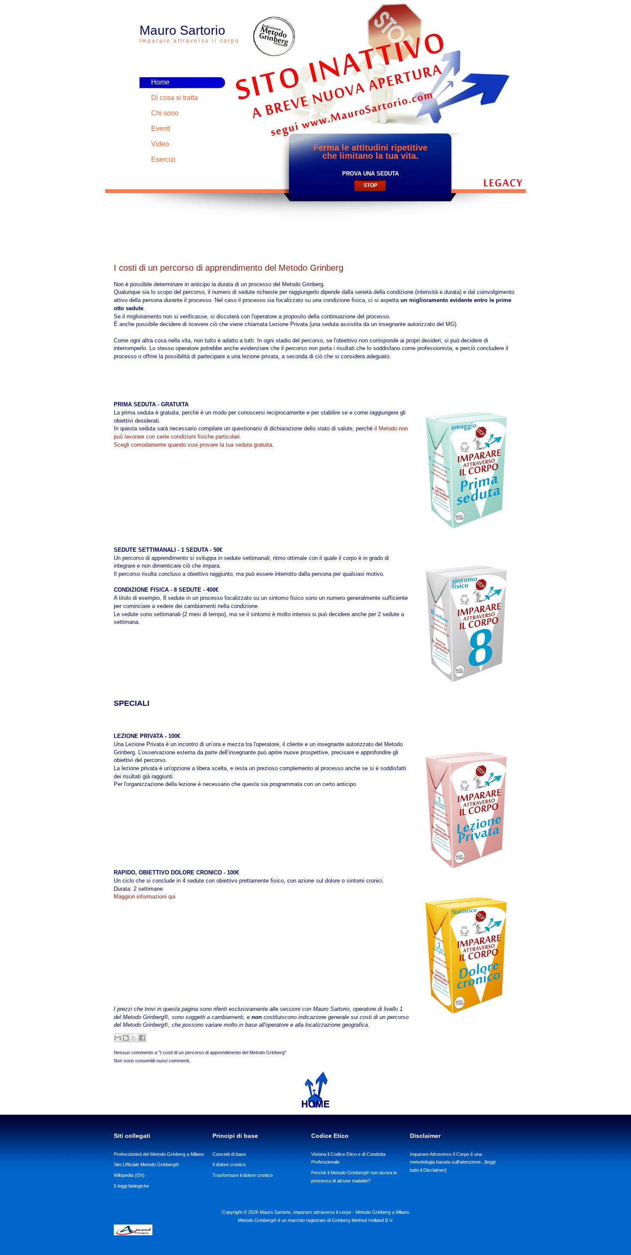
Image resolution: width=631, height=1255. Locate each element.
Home (160, 82)
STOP (370, 185)
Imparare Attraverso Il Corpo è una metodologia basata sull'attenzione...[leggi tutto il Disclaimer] (452, 1162)
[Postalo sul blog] (125, 1038)
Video (160, 144)
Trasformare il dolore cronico (242, 1175)
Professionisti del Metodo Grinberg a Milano (159, 1154)
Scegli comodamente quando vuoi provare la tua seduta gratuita (193, 445)
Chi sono (165, 113)
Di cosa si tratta (174, 97)
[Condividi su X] (134, 1038)
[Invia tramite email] (117, 1038)
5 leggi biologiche (131, 1185)
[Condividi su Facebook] (142, 1038)
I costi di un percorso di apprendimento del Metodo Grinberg (228, 267)
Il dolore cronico (229, 1164)
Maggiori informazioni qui (145, 896)
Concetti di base (229, 1154)
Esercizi (163, 159)
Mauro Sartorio (190, 33)
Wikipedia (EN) (129, 1175)
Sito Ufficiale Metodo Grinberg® (146, 1164)
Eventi (160, 128)
